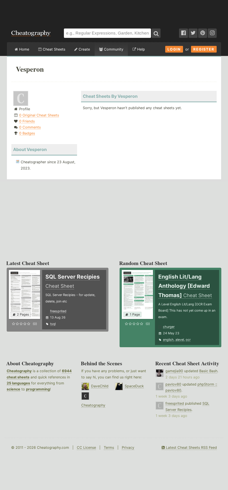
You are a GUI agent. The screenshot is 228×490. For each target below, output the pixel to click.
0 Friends (27, 121)
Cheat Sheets (53, 49)
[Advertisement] (114, 12)
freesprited (58, 311)
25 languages (18, 383)
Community (113, 49)
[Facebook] (183, 33)
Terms (109, 447)
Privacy (128, 447)
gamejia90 (174, 371)
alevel (179, 339)
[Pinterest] (202, 33)
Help (140, 49)
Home (23, 49)
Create (83, 49)
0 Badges (27, 133)
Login (174, 49)
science (13, 389)
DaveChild (99, 386)
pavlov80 (173, 384)
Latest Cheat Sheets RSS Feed (191, 447)
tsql (53, 324)
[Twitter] (193, 33)
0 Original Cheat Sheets (39, 115)
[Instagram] (212, 33)
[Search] (156, 33)
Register (203, 49)
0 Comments (30, 127)
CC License (86, 447)
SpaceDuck (134, 386)
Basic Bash (208, 371)
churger (169, 327)
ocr (188, 339)
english (168, 339)
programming (38, 389)
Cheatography (19, 371)
